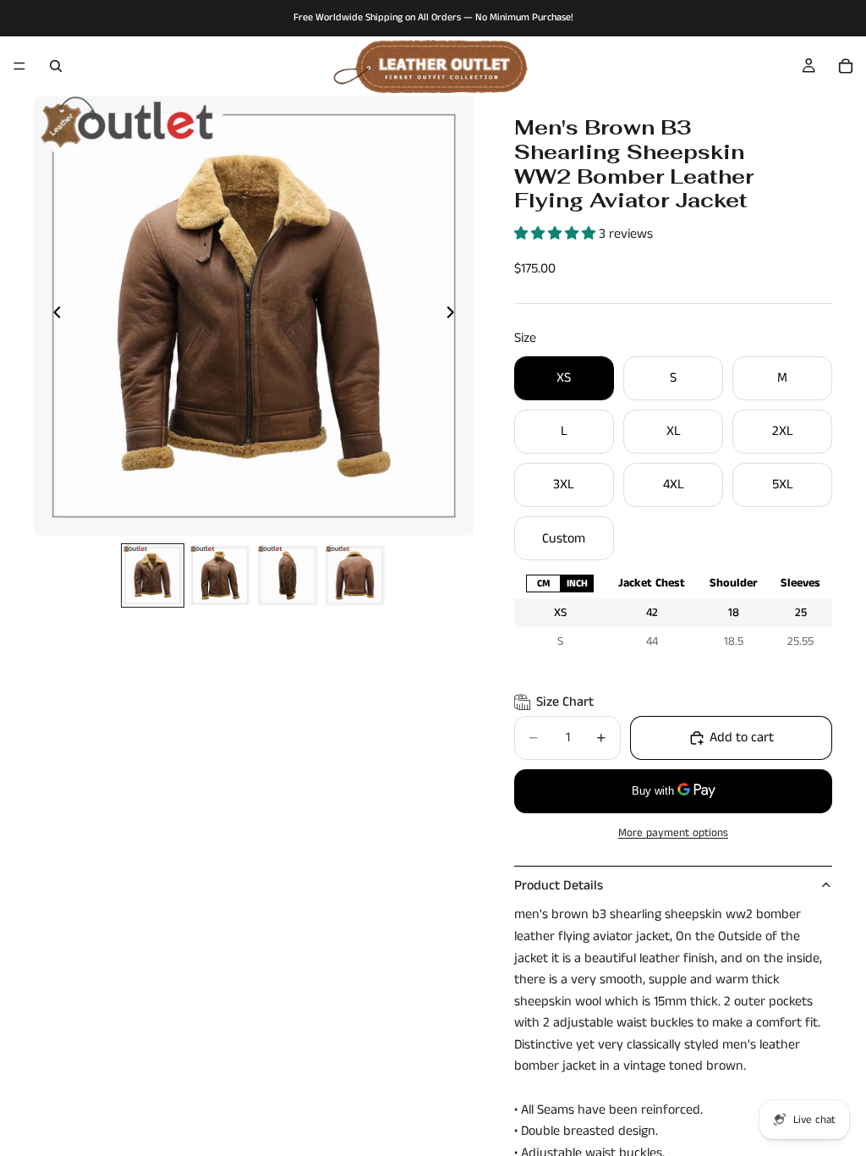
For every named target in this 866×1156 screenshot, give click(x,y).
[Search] (55, 66)
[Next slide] (455, 315)
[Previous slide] (52, 315)
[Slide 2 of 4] (219, 575)
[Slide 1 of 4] (153, 575)
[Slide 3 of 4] (287, 575)
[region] (673, 612)
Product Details (558, 885)
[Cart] (845, 66)
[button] (556, 234)
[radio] (543, 583)
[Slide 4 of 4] (355, 575)
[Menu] (19, 66)
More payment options (673, 833)
